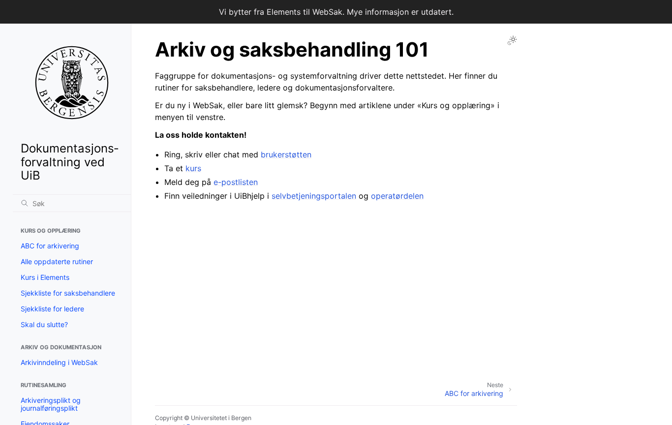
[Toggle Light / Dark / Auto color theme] (512, 40)
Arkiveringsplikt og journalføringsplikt (51, 404)
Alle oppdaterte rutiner (57, 261)
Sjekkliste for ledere (52, 308)
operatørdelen (397, 196)
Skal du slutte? (44, 324)
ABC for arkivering (50, 246)
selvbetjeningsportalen (314, 196)
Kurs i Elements (45, 277)
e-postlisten (236, 182)
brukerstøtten (286, 154)
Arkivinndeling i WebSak (59, 362)
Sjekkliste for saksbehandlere (68, 293)
